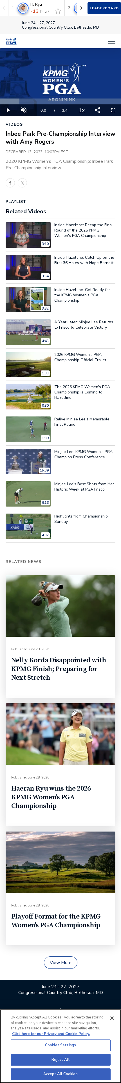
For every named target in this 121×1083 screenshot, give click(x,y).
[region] (60, 1046)
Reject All (60, 1059)
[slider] (60, 101)
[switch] (58, 11)
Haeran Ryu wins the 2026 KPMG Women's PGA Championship (51, 797)
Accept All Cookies (60, 1074)
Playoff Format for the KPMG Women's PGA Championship (56, 920)
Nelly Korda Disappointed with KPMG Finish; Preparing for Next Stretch (58, 669)
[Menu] (69, 41)
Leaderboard (104, 8)
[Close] (112, 1018)
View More (60, 963)
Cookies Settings (60, 1045)
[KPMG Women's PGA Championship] (11, 41)
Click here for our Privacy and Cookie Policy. (51, 1033)
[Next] (81, 8)
